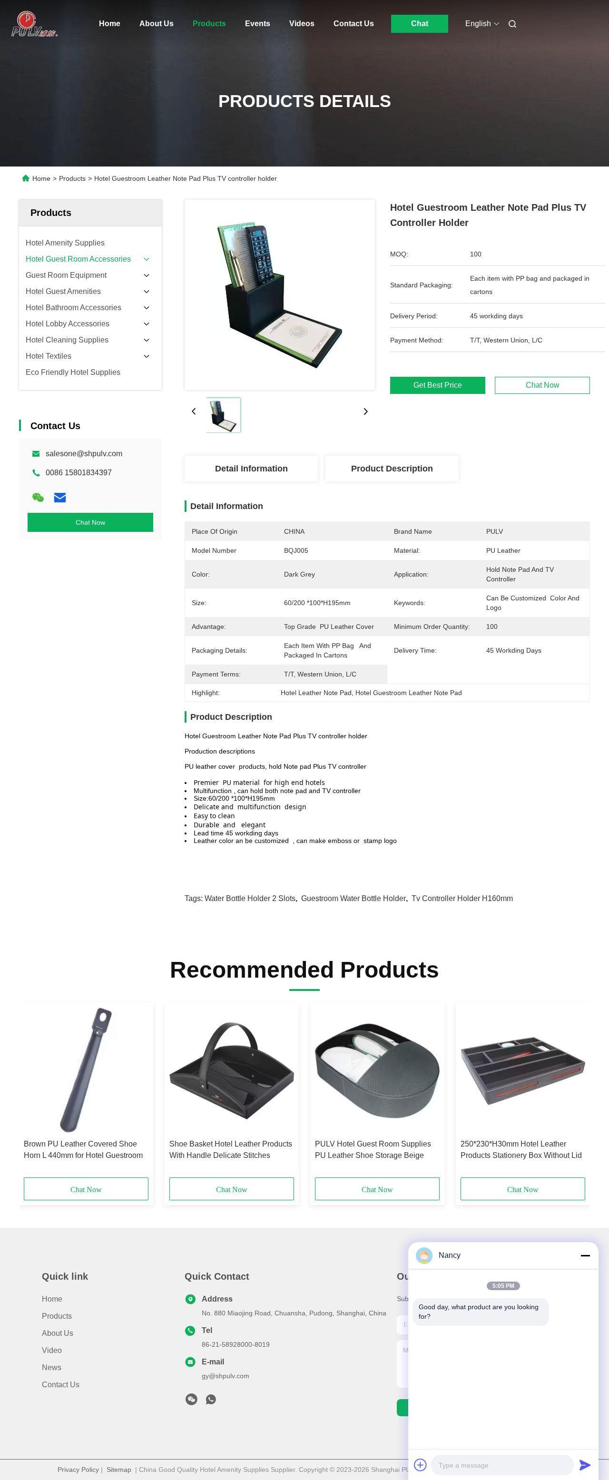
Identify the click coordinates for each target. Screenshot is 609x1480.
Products (209, 24)
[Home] (32, 24)
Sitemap (119, 1469)
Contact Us (354, 24)
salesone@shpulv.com (84, 454)
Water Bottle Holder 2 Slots (250, 898)
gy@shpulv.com (225, 1376)
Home (109, 24)
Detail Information (251, 468)
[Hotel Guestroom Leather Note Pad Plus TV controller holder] (280, 295)
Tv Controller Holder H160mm (462, 898)
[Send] (585, 1464)
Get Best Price (437, 385)
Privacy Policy (78, 1469)
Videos (301, 24)
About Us (156, 24)
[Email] (60, 497)
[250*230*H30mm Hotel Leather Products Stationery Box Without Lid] (523, 1071)
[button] (36, 1093)
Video (52, 1350)
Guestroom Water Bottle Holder (353, 898)
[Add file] (420, 1464)
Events (257, 24)
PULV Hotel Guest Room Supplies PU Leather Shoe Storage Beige (373, 1149)
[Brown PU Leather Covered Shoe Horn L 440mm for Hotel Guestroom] (86, 1071)
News (51, 1367)
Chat (419, 24)
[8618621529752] (210, 1402)
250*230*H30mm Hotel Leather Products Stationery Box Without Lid (521, 1149)
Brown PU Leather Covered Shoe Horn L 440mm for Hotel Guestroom (83, 1149)
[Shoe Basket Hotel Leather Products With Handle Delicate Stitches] (231, 1071)
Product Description (392, 468)
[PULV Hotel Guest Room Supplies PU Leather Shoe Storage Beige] (377, 1071)
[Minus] (585, 1255)
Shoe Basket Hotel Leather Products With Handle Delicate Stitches (230, 1149)
